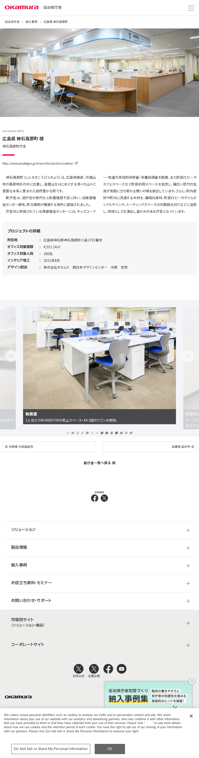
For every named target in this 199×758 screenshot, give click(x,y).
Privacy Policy (14, 735)
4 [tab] (82, 433)
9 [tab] (106, 433)
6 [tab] (92, 433)
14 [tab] (131, 433)
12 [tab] (121, 433)
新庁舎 (97, 462)
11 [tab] (116, 433)
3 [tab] (77, 433)
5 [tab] (87, 433)
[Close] (191, 716)
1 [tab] (68, 433)
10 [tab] (111, 433)
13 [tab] (126, 433)
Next (188, 356)
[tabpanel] (99, 368)
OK (109, 748)
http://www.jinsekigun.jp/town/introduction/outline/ (37, 163)
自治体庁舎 (52, 7)
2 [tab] (73, 433)
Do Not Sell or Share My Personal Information (51, 748)
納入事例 (31, 21)
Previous (11, 356)
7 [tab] (97, 433)
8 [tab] (102, 433)
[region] (99, 733)
